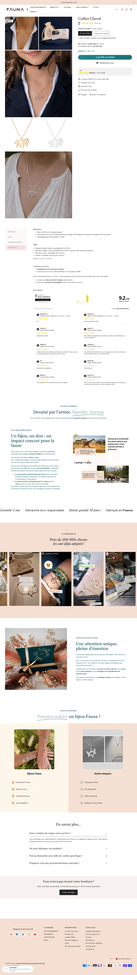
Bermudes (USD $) (124, 959)
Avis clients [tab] (12, 247)
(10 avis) (98, 23)
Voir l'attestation (43, 300)
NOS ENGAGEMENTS (51, 931)
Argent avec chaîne (101, 33)
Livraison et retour (71, 931)
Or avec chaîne (85, 33)
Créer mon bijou (68, 892)
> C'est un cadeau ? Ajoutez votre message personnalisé (96, 38)
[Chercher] (122, 9)
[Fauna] (17, 9)
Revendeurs (90, 940)
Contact (88, 937)
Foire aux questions (93, 934)
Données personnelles (73, 946)
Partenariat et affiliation (94, 943)
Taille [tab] (10, 237)
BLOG (46, 940)
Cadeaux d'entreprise (93, 931)
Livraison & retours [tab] (15, 242)
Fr (116, 9)
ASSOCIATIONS (49, 937)
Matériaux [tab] (11, 232)
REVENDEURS (48, 934)
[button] (131, 9)
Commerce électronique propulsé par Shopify (30, 963)
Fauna (13, 963)
